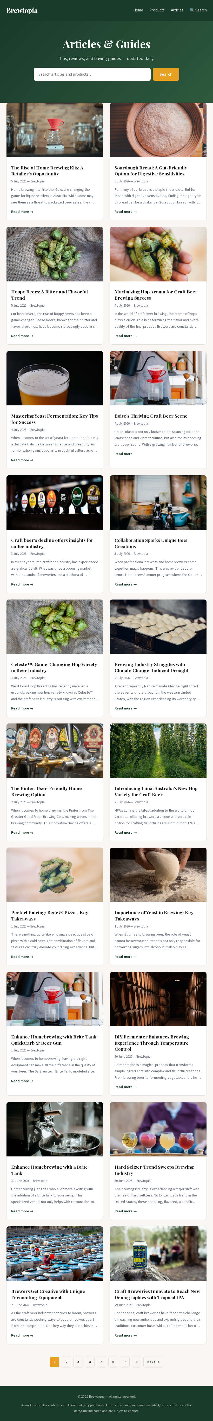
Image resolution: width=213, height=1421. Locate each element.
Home (138, 10)
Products (157, 10)
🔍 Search (198, 10)
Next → (153, 1362)
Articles (177, 10)
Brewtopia (22, 10)
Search (165, 74)
